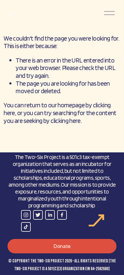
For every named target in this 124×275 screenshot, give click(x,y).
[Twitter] (38, 215)
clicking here (66, 120)
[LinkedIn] (50, 215)
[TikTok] (26, 227)
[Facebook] (62, 215)
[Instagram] (26, 215)
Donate (62, 246)
